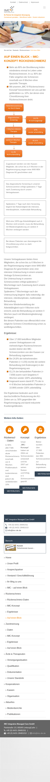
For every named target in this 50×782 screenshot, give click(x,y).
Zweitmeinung (12, 624)
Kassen (10, 690)
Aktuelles (10, 702)
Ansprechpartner (15, 569)
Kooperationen (13, 684)
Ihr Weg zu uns (14, 582)
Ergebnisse (12, 612)
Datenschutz (23, 2)
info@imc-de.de (14, 530)
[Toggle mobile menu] (44, 7)
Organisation (13, 696)
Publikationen (13, 714)
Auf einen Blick (14, 618)
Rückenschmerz (13, 594)
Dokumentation (14, 672)
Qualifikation (13, 666)
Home (8, 557)
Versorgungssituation (17, 660)
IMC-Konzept (13, 606)
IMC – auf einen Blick (17, 588)
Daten (10, 630)
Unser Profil (12, 563)
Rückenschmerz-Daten (18, 600)
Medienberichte (14, 708)
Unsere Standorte (15, 678)
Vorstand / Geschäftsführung (20, 575)
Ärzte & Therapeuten (15, 654)
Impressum (35, 2)
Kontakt (13, 2)
